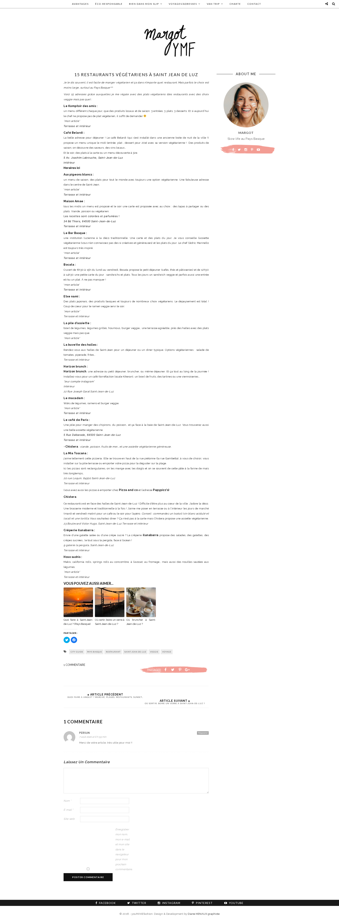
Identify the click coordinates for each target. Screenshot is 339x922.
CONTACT (254, 3)
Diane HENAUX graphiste (204, 913)
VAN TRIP (213, 3)
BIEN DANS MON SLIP (144, 3)
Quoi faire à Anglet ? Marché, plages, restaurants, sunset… (105, 697)
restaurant (113, 652)
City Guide (77, 652)
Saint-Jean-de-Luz (135, 652)
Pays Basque (94, 652)
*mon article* (72, 121)
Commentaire (74, 664)
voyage (166, 652)
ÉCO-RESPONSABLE (109, 3)
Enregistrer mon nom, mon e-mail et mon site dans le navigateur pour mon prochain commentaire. (123, 849)
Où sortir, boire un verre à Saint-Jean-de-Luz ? (109, 621)
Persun (84, 732)
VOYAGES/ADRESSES (183, 3)
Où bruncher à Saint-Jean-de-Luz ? (141, 621)
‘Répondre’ (203, 733)
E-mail (68, 809)
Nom (67, 800)
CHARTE (235, 3)
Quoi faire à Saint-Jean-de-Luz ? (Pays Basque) (78, 621)
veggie (154, 652)
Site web (69, 818)
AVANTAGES (80, 3)
